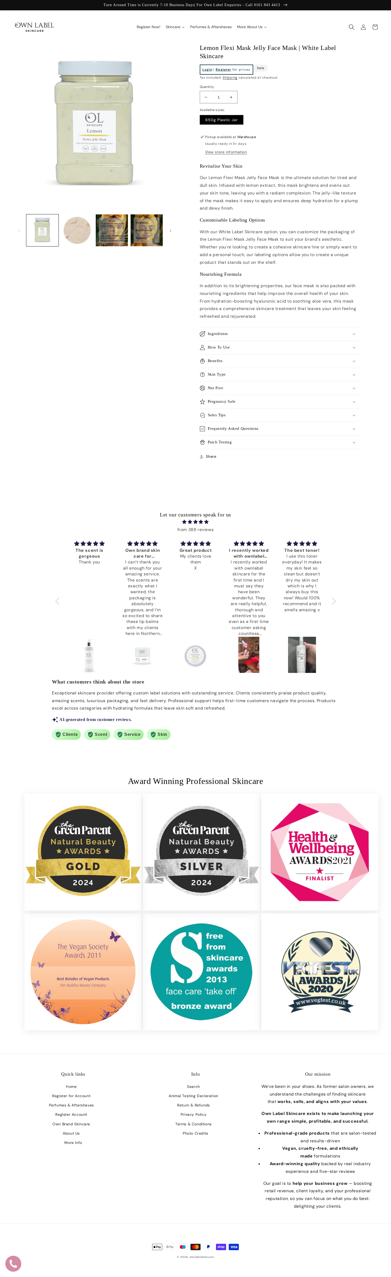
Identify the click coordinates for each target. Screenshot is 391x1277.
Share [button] (211, 456)
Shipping (230, 77)
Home (71, 1086)
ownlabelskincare (201, 1257)
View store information (226, 152)
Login (207, 69)
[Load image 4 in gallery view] (147, 230)
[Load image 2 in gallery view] (77, 230)
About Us (71, 1133)
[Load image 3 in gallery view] (112, 230)
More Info (73, 1142)
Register (223, 69)
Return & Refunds (193, 1105)
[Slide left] (19, 230)
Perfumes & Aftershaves (71, 1105)
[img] (195, 522)
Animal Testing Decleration (193, 1095)
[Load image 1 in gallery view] (42, 230)
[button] (351, 27)
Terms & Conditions (193, 1124)
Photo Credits (195, 1133)
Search (193, 1086)
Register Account (71, 1114)
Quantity (207, 86)
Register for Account (71, 1095)
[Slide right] (170, 230)
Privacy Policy (193, 1114)
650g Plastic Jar (221, 119)
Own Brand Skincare (71, 1124)
